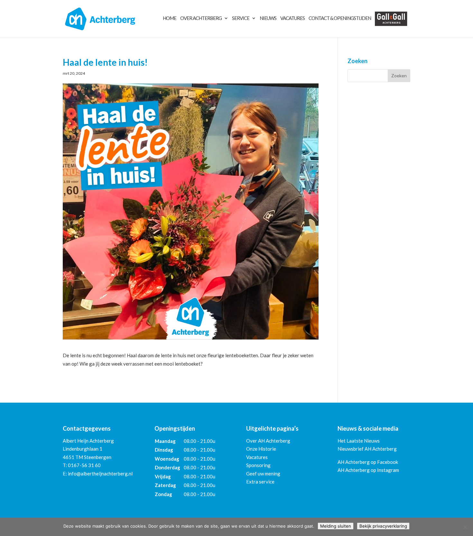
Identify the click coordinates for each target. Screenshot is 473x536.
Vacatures (292, 18)
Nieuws (268, 18)
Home (169, 18)
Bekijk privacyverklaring (383, 526)
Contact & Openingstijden (340, 18)
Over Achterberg (201, 18)
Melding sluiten (335, 526)
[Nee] (465, 527)
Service (240, 18)
